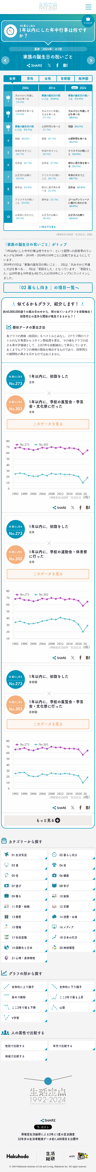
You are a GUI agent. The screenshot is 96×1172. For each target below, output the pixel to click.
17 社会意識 (19, 937)
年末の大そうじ (23, 152)
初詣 (75, 126)
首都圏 (65, 78)
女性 (48, 78)
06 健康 (64, 875)
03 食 (15, 865)
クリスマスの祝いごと (78, 152)
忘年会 (23, 163)
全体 (12, 78)
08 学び (64, 886)
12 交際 (64, 906)
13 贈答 (16, 916)
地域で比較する (15, 1056)
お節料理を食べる (24, 113)
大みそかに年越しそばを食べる (24, 98)
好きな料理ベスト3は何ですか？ (91, 61)
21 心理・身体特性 (23, 958)
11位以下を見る (47, 227)
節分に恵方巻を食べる (78, 165)
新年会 (23, 187)
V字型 (15, 1017)
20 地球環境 (67, 947)
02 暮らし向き (68, 855)
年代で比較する (62, 1046)
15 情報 (16, 927)
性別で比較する (15, 1046)
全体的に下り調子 (70, 986)
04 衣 (62, 865)
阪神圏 (83, 78)
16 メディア (66, 927)
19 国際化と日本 (22, 947)
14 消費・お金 (68, 916)
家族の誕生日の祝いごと (51, 97)
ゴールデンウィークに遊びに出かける (78, 202)
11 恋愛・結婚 (21, 906)
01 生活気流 (19, 855)
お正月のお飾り (23, 177)
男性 (30, 78)
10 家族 (64, 896)
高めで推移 (19, 997)
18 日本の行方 (68, 937)
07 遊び (16, 886)
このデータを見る (48, 424)
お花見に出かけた (24, 217)
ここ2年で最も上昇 (71, 997)
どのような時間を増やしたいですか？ (5, 61)
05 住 (15, 875)
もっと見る (47, 819)
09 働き (16, 896)
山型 (62, 1007)
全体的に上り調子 (23, 986)
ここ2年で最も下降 (24, 1007)
